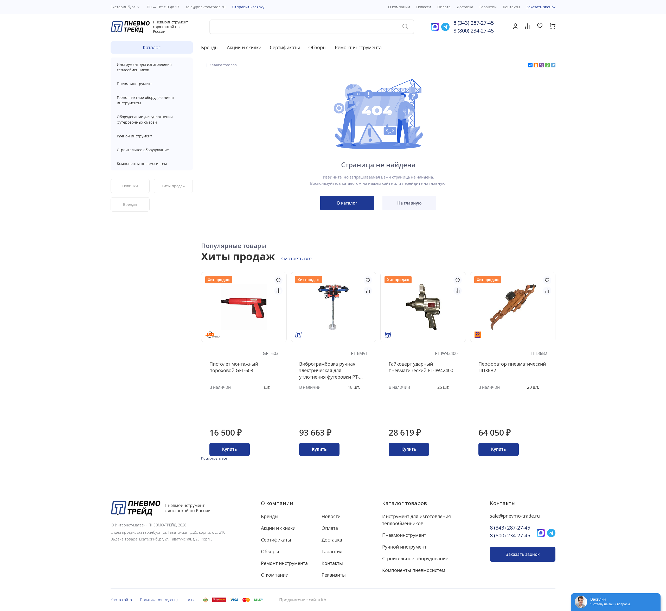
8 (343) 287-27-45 (473, 22)
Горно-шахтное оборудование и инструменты (145, 100)
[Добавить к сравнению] (278, 291)
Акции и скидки (244, 47)
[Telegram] (553, 65)
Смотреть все (296, 258)
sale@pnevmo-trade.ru (205, 6)
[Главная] (202, 64)
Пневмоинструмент (134, 83)
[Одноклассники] (536, 65)
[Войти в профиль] (515, 27)
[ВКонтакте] (530, 65)
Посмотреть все (214, 458)
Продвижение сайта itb (302, 600)
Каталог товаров (404, 503)
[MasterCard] (246, 600)
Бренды (210, 47)
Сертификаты (285, 47)
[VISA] (234, 600)
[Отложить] (278, 280)
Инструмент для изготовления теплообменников (144, 67)
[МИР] (258, 600)
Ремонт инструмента (358, 47)
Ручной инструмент (134, 135)
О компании (277, 503)
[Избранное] (539, 26)
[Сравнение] (527, 26)
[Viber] (541, 65)
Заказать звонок (540, 6)
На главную (409, 203)
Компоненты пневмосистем (142, 163)
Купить (229, 449)
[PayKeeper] (219, 599)
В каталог (347, 203)
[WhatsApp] (547, 65)
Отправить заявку (248, 6)
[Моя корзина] (552, 27)
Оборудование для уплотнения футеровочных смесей (145, 119)
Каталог (152, 47)
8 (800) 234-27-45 (473, 30)
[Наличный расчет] (205, 599)
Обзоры (317, 47)
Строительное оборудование (143, 149)
